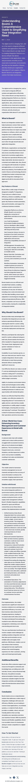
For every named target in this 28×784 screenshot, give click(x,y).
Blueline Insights (6, 763)
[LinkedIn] (10, 778)
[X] (18, 778)
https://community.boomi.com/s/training (13, 756)
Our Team (9, 8)
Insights (16, 8)
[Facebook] (14, 778)
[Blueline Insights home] (14, 3)
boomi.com (5, 742)
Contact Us (22, 8)
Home (4, 8)
